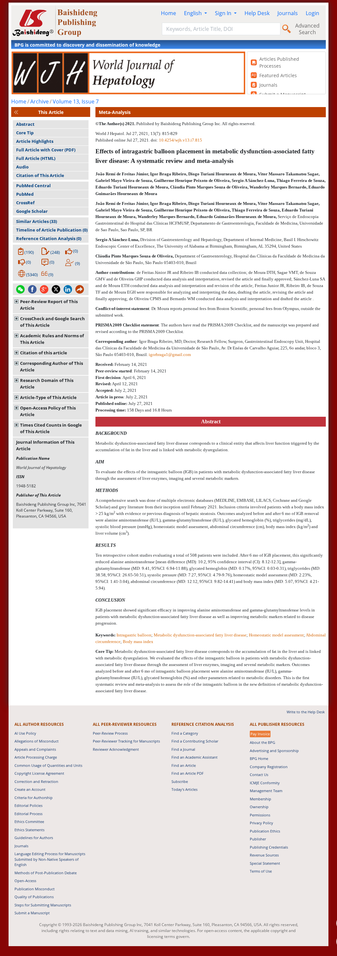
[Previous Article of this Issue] (16, 112)
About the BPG (262, 742)
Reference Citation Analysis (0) (48, 238)
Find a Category (184, 733)
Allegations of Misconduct (36, 741)
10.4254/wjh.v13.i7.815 (180, 140)
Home (168, 13)
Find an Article (183, 765)
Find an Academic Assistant (194, 757)
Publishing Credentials (269, 847)
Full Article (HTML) (35, 158)
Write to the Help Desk (306, 711)
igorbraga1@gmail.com (170, 354)
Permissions (260, 814)
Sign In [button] (224, 13)
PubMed (25, 194)
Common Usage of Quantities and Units (48, 765)
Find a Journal (183, 749)
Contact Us (259, 774)
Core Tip (25, 133)
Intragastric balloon (134, 635)
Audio (22, 167)
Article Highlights (34, 141)
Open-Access (25, 880)
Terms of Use (261, 871)
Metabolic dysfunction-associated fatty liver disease (200, 635)
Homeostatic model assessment (276, 635)
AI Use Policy (25, 733)
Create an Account (29, 789)
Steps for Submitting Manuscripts (42, 904)
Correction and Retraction (36, 781)
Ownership (259, 806)
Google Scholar (32, 211)
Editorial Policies (28, 805)
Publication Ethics (265, 831)
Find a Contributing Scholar (194, 741)
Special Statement (265, 863)
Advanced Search (307, 28)
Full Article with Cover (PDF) (45, 150)
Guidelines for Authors (33, 837)
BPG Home (259, 758)
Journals (287, 13)
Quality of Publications (34, 896)
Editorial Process (28, 813)
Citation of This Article (40, 175)
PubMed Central (33, 186)
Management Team (266, 790)
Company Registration (269, 766)
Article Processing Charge (35, 757)
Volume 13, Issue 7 (76, 101)
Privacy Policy (261, 822)
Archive (39, 101)
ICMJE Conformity (265, 782)
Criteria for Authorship (33, 797)
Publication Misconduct (34, 888)
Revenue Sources (264, 855)
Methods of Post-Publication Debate (45, 872)
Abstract (25, 124)
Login (312, 13)
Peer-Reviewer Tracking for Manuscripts (126, 741)
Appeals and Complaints (35, 749)
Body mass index (138, 641)
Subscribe (179, 781)
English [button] (193, 13)
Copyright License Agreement (39, 773)
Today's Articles (184, 789)
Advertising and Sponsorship (274, 750)
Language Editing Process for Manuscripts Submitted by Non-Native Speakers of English (49, 859)
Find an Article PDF (187, 773)
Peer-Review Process (110, 733)
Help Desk (257, 13)
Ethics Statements (29, 829)
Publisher (258, 838)
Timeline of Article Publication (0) (52, 230)
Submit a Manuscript (32, 912)
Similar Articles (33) (36, 221)
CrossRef (25, 203)
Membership (260, 798)
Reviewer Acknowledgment (116, 749)
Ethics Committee (29, 821)
